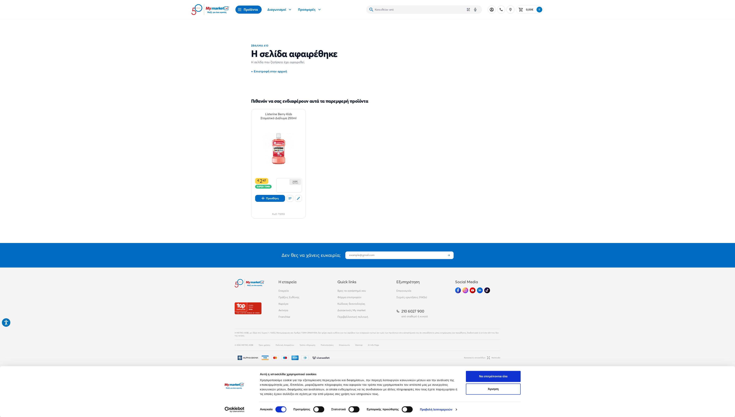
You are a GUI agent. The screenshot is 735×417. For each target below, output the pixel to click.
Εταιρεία (283, 290)
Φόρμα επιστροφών (349, 297)
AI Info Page (373, 345)
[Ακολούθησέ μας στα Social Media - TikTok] (487, 290)
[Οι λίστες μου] (290, 198)
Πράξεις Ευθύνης (288, 297)
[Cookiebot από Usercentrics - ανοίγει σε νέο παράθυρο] (234, 409)
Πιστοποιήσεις (327, 345)
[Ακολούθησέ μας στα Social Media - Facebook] (458, 290)
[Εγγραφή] (449, 255)
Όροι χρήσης (264, 345)
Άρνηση (493, 389)
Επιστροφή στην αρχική (269, 71)
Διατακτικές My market (351, 310)
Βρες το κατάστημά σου (351, 290)
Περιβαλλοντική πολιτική (352, 316)
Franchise (284, 316)
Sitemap (359, 345)
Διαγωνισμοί (276, 9)
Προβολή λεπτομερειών (436, 409)
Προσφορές (307, 9)
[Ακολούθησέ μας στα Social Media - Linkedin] (480, 290)
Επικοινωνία (403, 290)
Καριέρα (283, 303)
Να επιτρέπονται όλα (493, 376)
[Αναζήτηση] (371, 9)
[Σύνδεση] (492, 10)
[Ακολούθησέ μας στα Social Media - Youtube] (472, 290)
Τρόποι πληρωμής (307, 345)
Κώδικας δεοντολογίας (351, 303)
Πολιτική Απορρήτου (285, 345)
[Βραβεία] (248, 308)
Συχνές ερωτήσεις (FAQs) (411, 297)
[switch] (318, 409)
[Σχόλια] (298, 198)
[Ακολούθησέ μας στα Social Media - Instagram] (465, 290)
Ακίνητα (283, 310)
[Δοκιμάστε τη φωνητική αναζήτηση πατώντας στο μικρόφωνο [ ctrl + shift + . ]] (475, 9)
